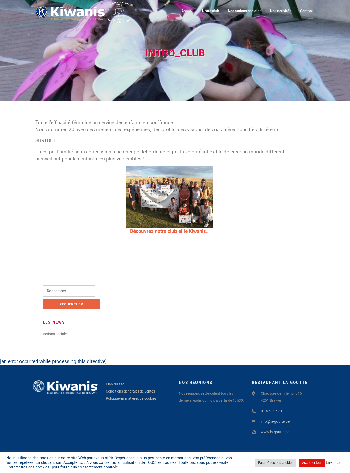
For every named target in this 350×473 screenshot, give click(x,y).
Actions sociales (55, 334)
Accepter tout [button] (312, 463)
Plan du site (115, 384)
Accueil (187, 11)
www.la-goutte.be (275, 432)
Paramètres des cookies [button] (275, 463)
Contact (306, 11)
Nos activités (280, 11)
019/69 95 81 (271, 411)
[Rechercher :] (69, 291)
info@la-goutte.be (275, 421)
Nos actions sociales (244, 11)
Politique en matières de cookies (131, 398)
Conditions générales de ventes (130, 391)
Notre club (210, 11)
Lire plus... (335, 462)
